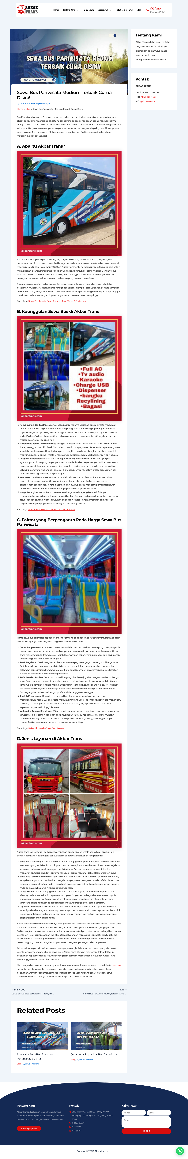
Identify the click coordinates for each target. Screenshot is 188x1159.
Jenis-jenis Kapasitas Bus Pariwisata (94, 1054)
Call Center (155, 8)
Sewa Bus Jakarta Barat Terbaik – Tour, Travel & (57, 301)
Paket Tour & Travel (124, 10)
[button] (180, 1151)
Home (56, 10)
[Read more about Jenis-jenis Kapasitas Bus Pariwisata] (96, 1035)
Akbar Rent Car (148, 97)
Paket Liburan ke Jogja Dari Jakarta (46, 728)
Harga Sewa (88, 10)
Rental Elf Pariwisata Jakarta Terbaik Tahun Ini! (51, 509)
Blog (139, 10)
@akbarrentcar (148, 101)
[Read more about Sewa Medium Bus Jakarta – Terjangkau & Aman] (42, 1035)
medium (116, 965)
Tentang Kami (69, 10)
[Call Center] (147, 10)
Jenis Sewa (103, 10)
